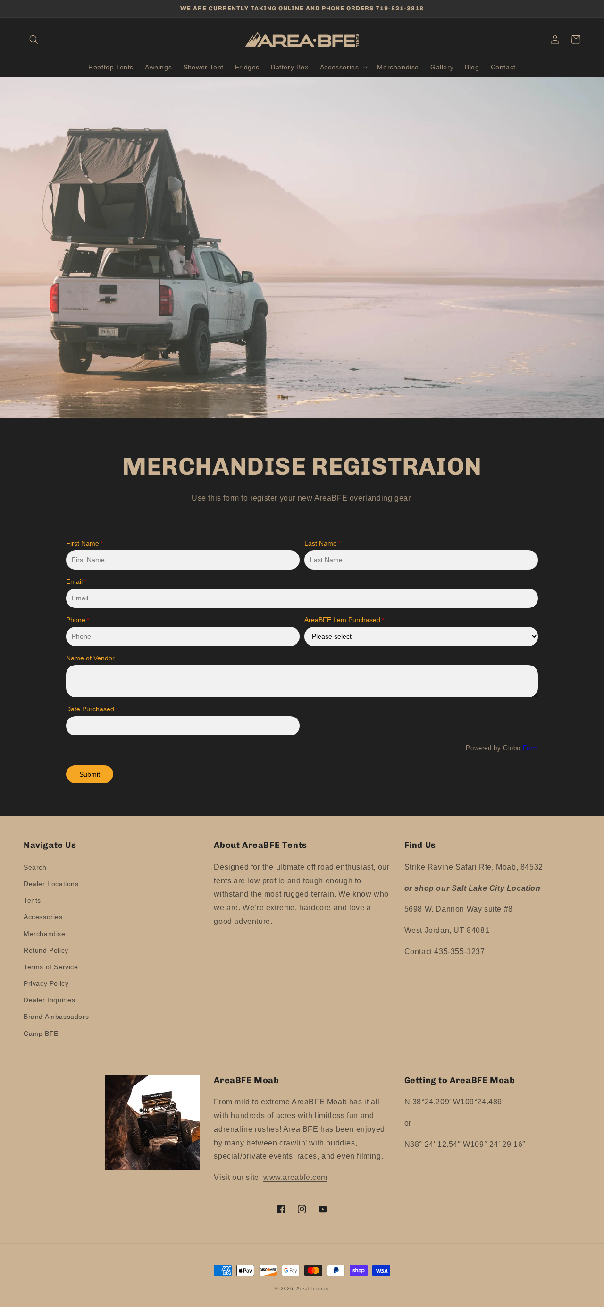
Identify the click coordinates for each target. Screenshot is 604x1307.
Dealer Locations (51, 884)
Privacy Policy (46, 983)
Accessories (43, 917)
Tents (32, 900)
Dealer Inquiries (50, 1000)
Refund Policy (46, 950)
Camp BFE (41, 1033)
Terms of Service (51, 967)
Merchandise (45, 934)
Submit (89, 774)
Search (35, 867)
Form (530, 748)
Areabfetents (312, 1288)
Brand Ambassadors (56, 1016)
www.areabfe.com (295, 1177)
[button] (34, 39)
